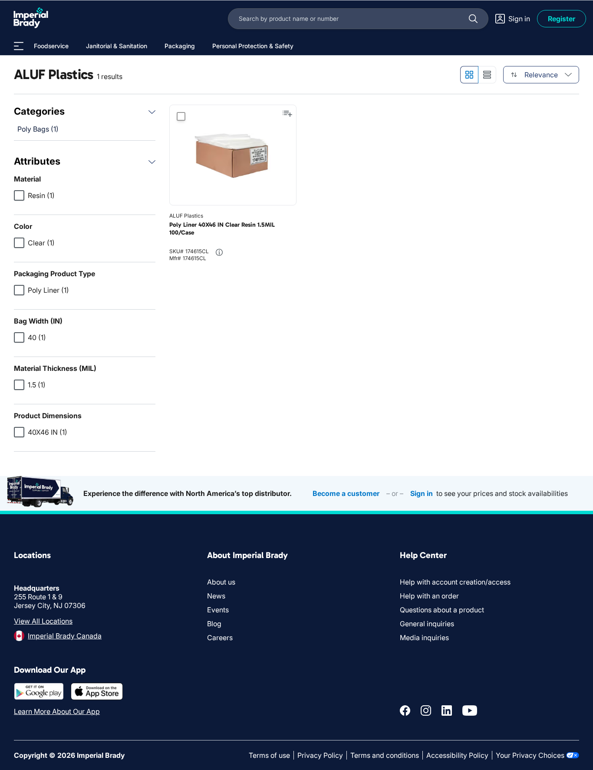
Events (218, 609)
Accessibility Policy (457, 755)
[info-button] (219, 252)
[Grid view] (469, 74)
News (216, 596)
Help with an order (429, 596)
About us (221, 582)
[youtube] (469, 710)
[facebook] (405, 710)
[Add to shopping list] (287, 114)
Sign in (421, 493)
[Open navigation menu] (18, 46)
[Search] (473, 18)
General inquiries (427, 623)
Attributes (37, 161)
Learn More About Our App (57, 711)
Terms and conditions (384, 755)
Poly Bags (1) (38, 129)
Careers (220, 637)
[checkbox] (19, 195)
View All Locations (43, 621)
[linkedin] (446, 710)
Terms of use (269, 755)
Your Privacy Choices (530, 755)
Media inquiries (424, 637)
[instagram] (426, 710)
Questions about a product (442, 609)
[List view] (487, 74)
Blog (214, 623)
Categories (39, 111)
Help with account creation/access (455, 582)
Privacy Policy (320, 755)
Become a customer (346, 493)
